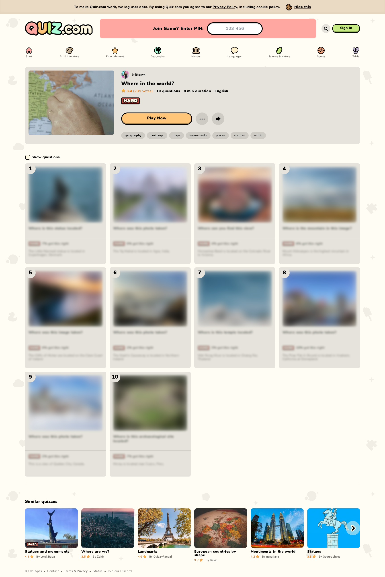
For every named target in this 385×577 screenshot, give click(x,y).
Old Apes (35, 571)
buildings (157, 135)
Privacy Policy (225, 7)
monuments (198, 135)
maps (177, 135)
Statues (314, 551)
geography (133, 135)
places (220, 135)
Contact (53, 571)
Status (98, 571)
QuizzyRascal (160, 556)
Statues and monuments (47, 551)
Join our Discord (120, 571)
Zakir (98, 556)
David (211, 560)
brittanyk (138, 74)
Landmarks (148, 551)
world (258, 135)
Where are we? (95, 551)
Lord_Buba (45, 556)
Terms (68, 571)
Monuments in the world (273, 551)
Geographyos (330, 556)
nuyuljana (270, 556)
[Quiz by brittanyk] (125, 75)
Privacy (82, 571)
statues (239, 135)
